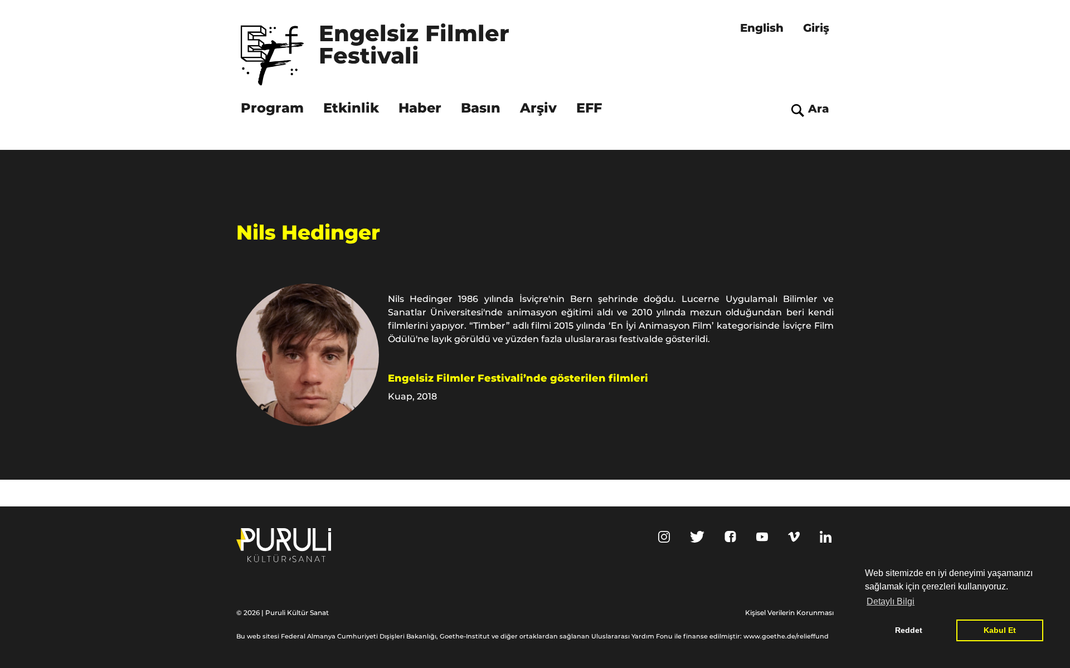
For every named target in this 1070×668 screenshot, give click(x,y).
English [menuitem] (762, 28)
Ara (818, 108)
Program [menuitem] (272, 108)
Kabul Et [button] (1000, 630)
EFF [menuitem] (589, 108)
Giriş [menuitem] (816, 28)
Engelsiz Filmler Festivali (417, 45)
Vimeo (794, 537)
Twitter (697, 537)
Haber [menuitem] (419, 108)
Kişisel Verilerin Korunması (789, 612)
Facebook (730, 536)
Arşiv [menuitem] (538, 108)
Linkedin (825, 537)
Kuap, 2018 (412, 396)
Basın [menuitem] (480, 108)
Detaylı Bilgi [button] (891, 601)
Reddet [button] (908, 630)
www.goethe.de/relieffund (786, 636)
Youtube (762, 537)
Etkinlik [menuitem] (351, 108)
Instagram (664, 537)
